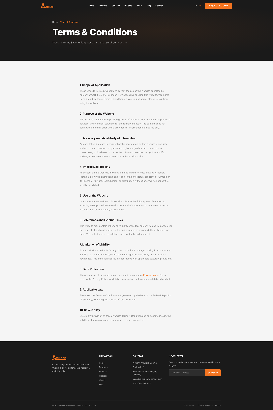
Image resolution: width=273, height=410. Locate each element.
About (139, 5)
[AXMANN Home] (49, 5)
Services (116, 5)
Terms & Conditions (205, 405)
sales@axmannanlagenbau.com (147, 379)
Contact (159, 5)
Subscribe (213, 372)
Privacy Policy (150, 275)
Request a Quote (218, 5)
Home (91, 5)
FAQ (149, 5)
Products (103, 5)
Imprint (218, 405)
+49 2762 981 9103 (142, 383)
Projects (128, 5)
